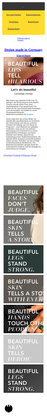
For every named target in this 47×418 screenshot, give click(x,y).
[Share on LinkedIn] (16, 155)
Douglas (30, 114)
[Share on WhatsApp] (25, 155)
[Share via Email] (33, 155)
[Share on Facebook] (7, 155)
